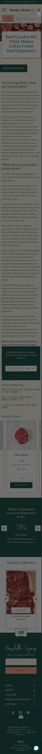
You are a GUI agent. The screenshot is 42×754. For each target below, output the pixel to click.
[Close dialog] (39, 14)
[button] (36, 748)
